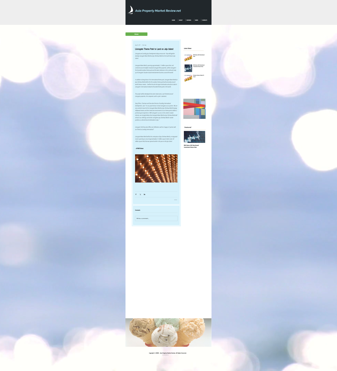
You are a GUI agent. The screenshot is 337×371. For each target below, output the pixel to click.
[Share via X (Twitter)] (140, 194)
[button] (136, 34)
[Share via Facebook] (136, 194)
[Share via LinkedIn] (144, 194)
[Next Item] (202, 137)
